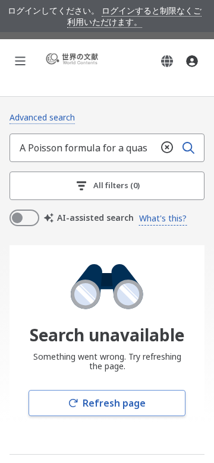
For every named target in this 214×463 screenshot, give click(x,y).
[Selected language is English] (167, 61)
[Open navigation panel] (20, 61)
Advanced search (42, 117)
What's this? (163, 218)
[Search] (188, 147)
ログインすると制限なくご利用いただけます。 (134, 16)
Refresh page (114, 403)
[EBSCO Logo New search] (73, 61)
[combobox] (83, 148)
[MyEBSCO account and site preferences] (192, 61)
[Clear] (167, 147)
